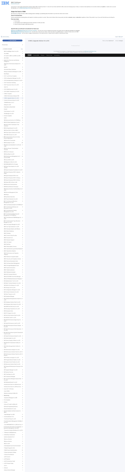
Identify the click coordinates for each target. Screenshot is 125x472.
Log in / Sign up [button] (118, 36)
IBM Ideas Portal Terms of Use (90, 51)
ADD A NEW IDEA (13, 40)
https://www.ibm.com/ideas (31, 30)
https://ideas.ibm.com (26, 31)
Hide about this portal (15, 3)
